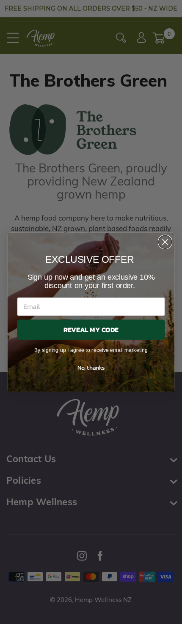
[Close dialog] (165, 241)
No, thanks (91, 366)
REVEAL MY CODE (91, 329)
